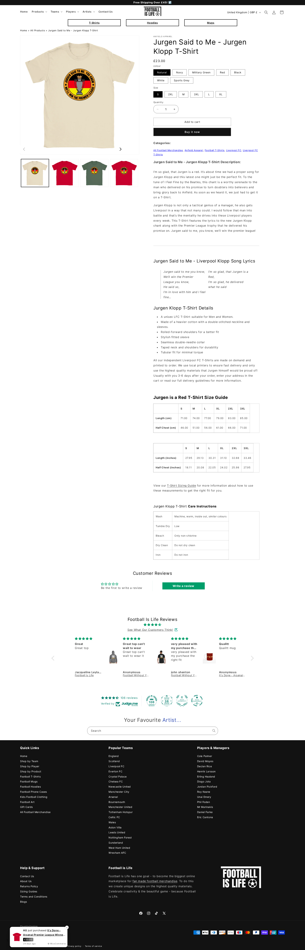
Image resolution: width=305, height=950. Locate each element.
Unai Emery (204, 796)
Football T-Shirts (215, 150)
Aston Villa (115, 827)
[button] (39, 11)
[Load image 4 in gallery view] (124, 173)
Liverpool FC (233, 150)
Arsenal (113, 796)
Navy (179, 72)
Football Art (27, 801)
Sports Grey (182, 80)
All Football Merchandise (168, 150)
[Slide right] (120, 149)
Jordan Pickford (207, 786)
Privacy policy (74, 946)
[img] (152, 624)
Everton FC (115, 771)
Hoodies (152, 22)
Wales (112, 822)
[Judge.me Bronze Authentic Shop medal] (182, 700)
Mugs (210, 22)
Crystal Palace (118, 776)
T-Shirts (94, 22)
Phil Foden (203, 801)
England (114, 756)
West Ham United (119, 847)
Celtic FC (114, 817)
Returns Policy (29, 886)
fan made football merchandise (155, 881)
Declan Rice (204, 766)
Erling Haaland (206, 776)
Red (222, 72)
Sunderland (116, 842)
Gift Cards (26, 806)
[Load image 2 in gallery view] (65, 173)
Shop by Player (29, 766)
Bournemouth (117, 801)
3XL (196, 94)
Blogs (23, 901)
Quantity (158, 102)
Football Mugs (29, 781)
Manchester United (120, 806)
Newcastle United (120, 786)
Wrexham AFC (117, 852)
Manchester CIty (119, 791)
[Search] (214, 731)
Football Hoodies (30, 786)
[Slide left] (24, 149)
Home (23, 30)
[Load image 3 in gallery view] (94, 173)
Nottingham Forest (120, 837)
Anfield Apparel (194, 150)
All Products (37, 30)
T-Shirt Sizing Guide (181, 485)
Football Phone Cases (33, 791)
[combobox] (152, 731)
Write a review (183, 586)
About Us (26, 881)
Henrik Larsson (206, 771)
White (161, 80)
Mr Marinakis (205, 806)
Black (237, 72)
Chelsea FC (116, 781)
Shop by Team (29, 761)
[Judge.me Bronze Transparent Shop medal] (197, 700)
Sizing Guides (28, 891)
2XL (170, 94)
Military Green (201, 72)
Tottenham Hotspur (121, 812)
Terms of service (93, 946)
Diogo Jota (204, 781)
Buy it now (192, 132)
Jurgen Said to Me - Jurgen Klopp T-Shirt (73, 30)
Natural (162, 72)
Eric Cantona (205, 817)
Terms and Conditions (33, 896)
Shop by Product (30, 771)
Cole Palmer (204, 756)
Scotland (114, 761)
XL (221, 94)
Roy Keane (203, 791)
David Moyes (205, 761)
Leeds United (117, 832)
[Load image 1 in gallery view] (35, 173)
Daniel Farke (205, 812)
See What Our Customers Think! (150, 630)
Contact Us (27, 876)
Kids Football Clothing (33, 796)
